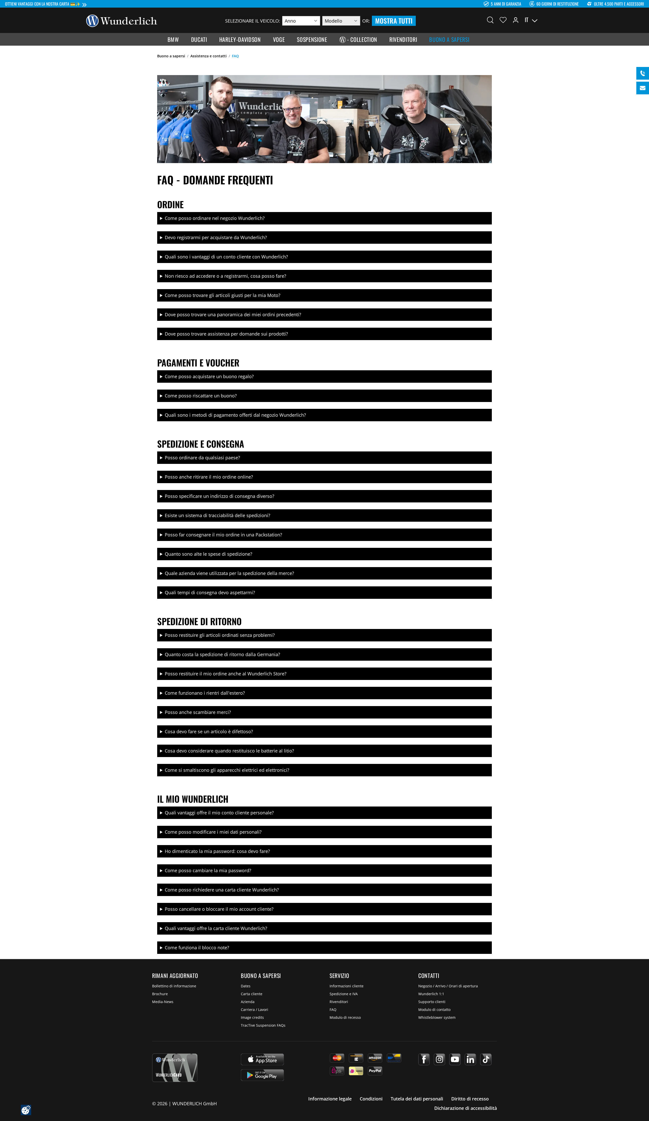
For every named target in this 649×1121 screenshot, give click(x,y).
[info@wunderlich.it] (642, 88)
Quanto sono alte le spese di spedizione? (208, 554)
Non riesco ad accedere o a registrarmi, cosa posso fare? (225, 276)
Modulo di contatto (434, 1009)
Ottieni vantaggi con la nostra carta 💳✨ (42, 4)
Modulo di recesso (345, 1017)
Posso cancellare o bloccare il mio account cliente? (219, 909)
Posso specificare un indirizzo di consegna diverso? (219, 496)
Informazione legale (330, 1099)
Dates (245, 986)
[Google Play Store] (262, 1075)
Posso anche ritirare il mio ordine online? (209, 477)
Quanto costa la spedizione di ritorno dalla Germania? (222, 654)
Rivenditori (339, 1001)
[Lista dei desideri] (503, 19)
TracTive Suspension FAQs (263, 1025)
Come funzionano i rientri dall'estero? (205, 693)
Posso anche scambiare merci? (198, 712)
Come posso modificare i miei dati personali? (213, 832)
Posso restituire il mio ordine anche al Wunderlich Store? (225, 674)
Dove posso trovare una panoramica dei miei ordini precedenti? (233, 314)
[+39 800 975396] (642, 73)
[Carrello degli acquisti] (560, 19)
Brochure (160, 993)
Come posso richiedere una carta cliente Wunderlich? (222, 890)
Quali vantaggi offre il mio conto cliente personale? (219, 813)
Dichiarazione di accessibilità (465, 1108)
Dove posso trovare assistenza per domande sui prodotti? (226, 334)
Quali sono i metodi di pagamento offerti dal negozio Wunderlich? (235, 415)
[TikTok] (486, 1059)
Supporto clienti (431, 1001)
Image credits (252, 1017)
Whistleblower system (437, 1017)
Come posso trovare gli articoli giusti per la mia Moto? (222, 295)
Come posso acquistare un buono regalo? (209, 376)
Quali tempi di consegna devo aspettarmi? (210, 592)
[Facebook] (424, 1059)
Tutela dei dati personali (417, 1099)
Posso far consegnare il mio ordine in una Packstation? (223, 535)
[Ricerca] (490, 19)
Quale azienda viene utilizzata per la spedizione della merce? (229, 573)
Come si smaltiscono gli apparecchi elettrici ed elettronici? (227, 770)
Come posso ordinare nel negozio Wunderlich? (215, 218)
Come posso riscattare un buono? (201, 396)
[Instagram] (439, 1059)
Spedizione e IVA (344, 993)
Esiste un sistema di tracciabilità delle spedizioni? (217, 515)
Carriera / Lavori (254, 1009)
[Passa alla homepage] (121, 20)
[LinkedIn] (470, 1059)
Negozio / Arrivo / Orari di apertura (448, 986)
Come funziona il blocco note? (197, 947)
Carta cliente (251, 993)
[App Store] (262, 1059)
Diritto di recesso (470, 1099)
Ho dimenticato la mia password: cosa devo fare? (217, 851)
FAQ (333, 1009)
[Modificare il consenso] (26, 1110)
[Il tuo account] (516, 19)
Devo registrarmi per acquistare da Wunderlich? (216, 237)
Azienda (248, 1001)
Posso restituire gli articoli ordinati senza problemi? (220, 635)
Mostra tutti (393, 21)
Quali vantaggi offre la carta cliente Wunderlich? (216, 928)
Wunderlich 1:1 (431, 993)
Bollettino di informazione (174, 986)
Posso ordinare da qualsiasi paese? (202, 457)
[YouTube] (455, 1059)
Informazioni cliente (347, 986)
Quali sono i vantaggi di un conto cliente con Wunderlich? (226, 257)
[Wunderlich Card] (174, 1068)
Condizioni (371, 1099)
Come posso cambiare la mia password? (208, 870)
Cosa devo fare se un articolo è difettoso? (209, 731)
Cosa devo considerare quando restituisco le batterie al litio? (229, 751)
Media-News (162, 1001)
